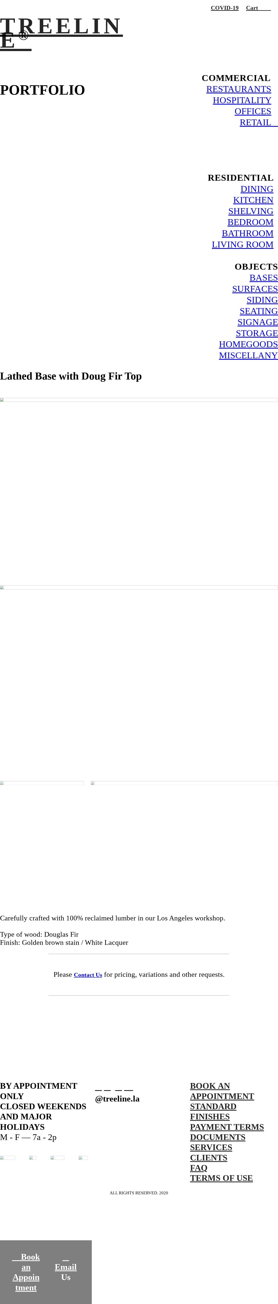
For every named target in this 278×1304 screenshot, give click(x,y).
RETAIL (259, 122)
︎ (127, 1086)
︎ (268, 7)
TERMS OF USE (221, 1178)
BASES (264, 277)
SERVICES (211, 1147)
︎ (118, 1086)
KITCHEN (253, 200)
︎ (98, 1086)
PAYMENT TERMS (227, 1127)
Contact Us (88, 974)
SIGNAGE (258, 322)
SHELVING (251, 211)
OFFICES (253, 111)
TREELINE (61, 32)
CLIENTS (208, 1157)
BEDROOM (251, 222)
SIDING (262, 299)
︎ (107, 1086)
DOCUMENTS (217, 1137)
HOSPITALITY (242, 100)
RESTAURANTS (238, 89)
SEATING (259, 311)
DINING (257, 189)
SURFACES (255, 288)
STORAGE (257, 333)
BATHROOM (248, 233)
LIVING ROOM (243, 244)
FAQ (199, 1168)
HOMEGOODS (248, 344)
